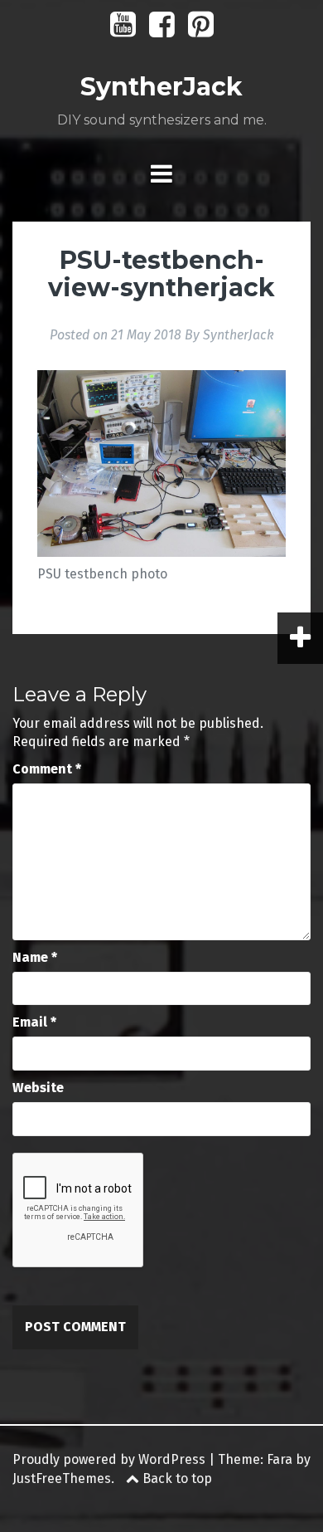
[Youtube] (123, 30)
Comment (46, 769)
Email (34, 1022)
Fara (279, 1459)
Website (38, 1087)
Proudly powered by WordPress (108, 1459)
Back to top (175, 1478)
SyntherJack (161, 86)
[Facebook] (162, 30)
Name (34, 957)
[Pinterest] (201, 30)
